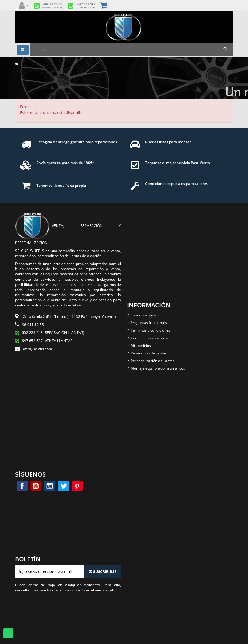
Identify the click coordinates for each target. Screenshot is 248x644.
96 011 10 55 (33, 324)
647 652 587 (86, 5)
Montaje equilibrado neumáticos (158, 368)
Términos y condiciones (150, 330)
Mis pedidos (141, 345)
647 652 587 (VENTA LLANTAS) (48, 340)
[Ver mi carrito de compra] (104, 6)
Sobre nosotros (143, 315)
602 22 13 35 (52, 5)
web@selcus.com (37, 348)
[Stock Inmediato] (124, 27)
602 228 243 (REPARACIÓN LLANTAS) (53, 332)
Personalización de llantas (153, 360)
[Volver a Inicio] (16, 63)
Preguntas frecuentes (149, 322)
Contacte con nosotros (149, 338)
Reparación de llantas (149, 353)
